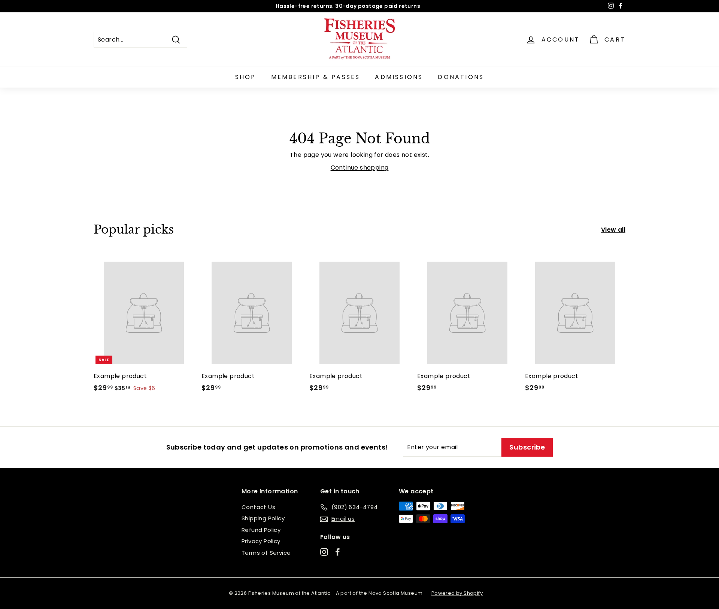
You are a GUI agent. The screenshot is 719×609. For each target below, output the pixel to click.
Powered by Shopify (457, 593)
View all (613, 229)
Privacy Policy (261, 541)
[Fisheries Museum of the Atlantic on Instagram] (324, 551)
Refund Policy (261, 530)
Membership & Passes (315, 77)
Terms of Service (266, 553)
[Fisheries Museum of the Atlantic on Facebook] (338, 551)
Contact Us (258, 507)
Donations (461, 77)
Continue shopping (360, 167)
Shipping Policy (263, 518)
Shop (245, 77)
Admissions (399, 77)
